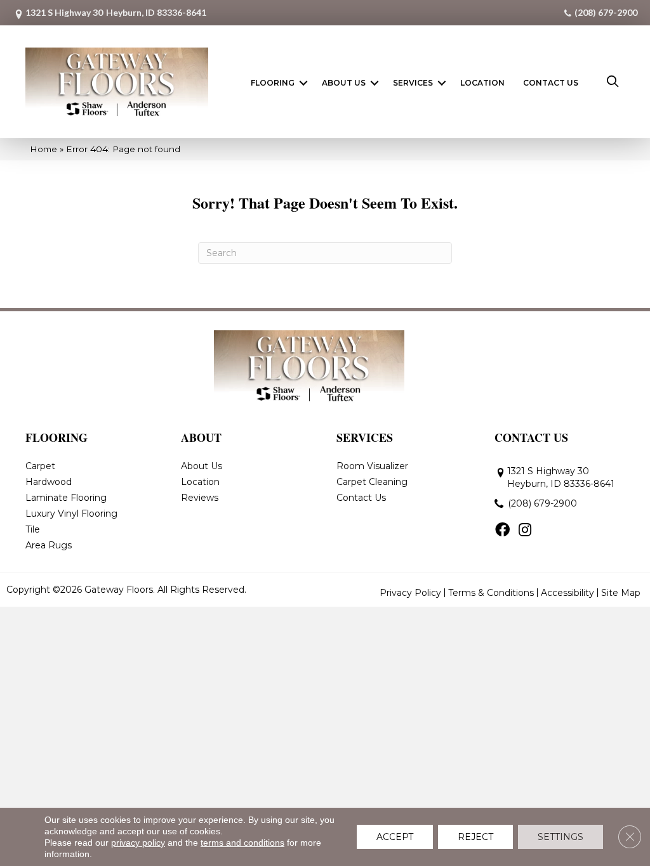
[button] (303, 83)
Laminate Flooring (66, 497)
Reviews (199, 497)
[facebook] (502, 530)
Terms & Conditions (491, 592)
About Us (344, 82)
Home (43, 149)
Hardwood (48, 482)
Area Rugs (48, 545)
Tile (32, 529)
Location (482, 82)
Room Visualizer (372, 466)
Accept (394, 837)
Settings (560, 837)
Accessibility (567, 592)
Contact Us (550, 82)
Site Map (620, 592)
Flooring (273, 82)
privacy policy (138, 842)
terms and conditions (242, 842)
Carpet (40, 466)
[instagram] (525, 530)
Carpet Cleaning (372, 482)
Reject (475, 837)
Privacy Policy (410, 592)
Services (413, 82)
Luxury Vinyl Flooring (71, 513)
